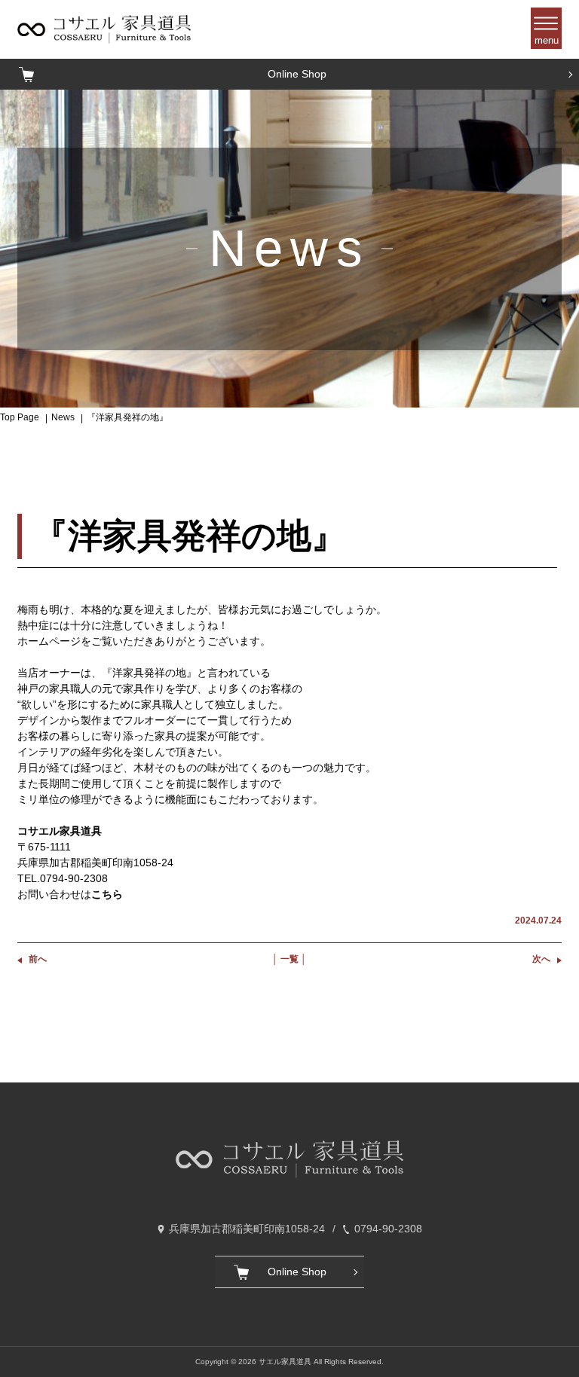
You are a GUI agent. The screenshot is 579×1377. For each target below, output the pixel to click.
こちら (107, 894)
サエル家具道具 (285, 1361)
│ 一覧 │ (289, 959)
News (63, 417)
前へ (38, 959)
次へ (541, 959)
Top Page (19, 417)
